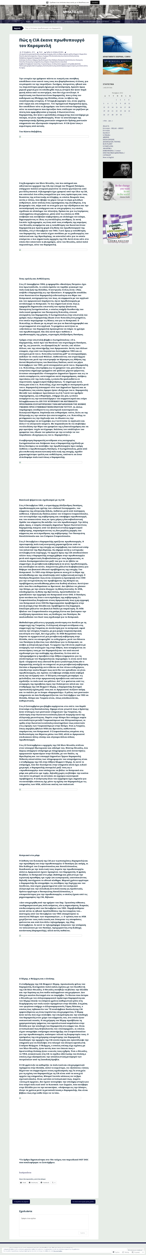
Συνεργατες (116, 21)
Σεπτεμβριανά (28, 64)
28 (112, 115)
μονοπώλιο (80, 66)
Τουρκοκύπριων (46, 64)
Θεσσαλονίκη (56, 56)
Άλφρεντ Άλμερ (78, 54)
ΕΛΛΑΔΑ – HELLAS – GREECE (52, 21)
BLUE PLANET (107, 144)
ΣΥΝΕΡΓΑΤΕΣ (108, 146)
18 (129, 107)
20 (108, 111)
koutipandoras (25, 1173)
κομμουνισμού (71, 66)
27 (108, 115)
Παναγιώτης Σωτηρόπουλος (34, 62)
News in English (108, 157)
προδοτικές (36, 54)
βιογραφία (28, 66)
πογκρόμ (50, 54)
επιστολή (46, 66)
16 (121, 107)
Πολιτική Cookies (58, 1251)
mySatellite (73, 12)
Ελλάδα (60, 52)
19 (104, 111)
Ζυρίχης (45, 56)
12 (104, 107)
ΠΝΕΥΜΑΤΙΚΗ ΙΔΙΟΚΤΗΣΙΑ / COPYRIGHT (96, 21)
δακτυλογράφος (37, 66)
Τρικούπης (37, 64)
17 (125, 107)
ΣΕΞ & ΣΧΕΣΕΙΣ (108, 140)
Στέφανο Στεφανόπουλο (52, 62)
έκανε (59, 64)
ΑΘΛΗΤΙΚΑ (107, 148)
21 (112, 111)
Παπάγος (54, 60)
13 (108, 107)
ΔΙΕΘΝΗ (106, 137)
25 (129, 111)
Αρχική (28, 21)
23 (121, 111)
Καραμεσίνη (38, 58)
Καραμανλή (30, 58)
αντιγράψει (71, 64)
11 (129, 104)
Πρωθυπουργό (43, 60)
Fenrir (41, 52)
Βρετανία (28, 56)
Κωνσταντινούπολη (67, 56)
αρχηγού (64, 64)
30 (121, 115)
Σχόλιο (82, 1233)
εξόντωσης (52, 66)
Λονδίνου (29, 60)
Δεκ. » (110, 121)
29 (116, 115)
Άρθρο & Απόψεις (52, 52)
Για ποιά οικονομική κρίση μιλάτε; (83, 1202)
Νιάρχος (35, 60)
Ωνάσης (54, 64)
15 (116, 107)
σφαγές (65, 54)
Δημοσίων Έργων (37, 56)
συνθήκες (60, 54)
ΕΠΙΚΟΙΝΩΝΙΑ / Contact (112, 151)
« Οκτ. (105, 121)
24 (125, 111)
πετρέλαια (43, 54)
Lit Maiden (106, 135)
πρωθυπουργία (27, 54)
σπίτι (54, 54)
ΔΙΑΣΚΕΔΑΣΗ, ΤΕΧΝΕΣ (111, 142)
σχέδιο (70, 54)
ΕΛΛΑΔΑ (106, 131)
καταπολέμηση (61, 66)
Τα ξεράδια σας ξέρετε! (21, 1202)
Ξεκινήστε (95, 2)
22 (116, 111)
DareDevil (106, 133)
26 (104, 115)
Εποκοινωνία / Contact (72, 21)
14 (112, 107)
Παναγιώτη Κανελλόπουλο (66, 60)
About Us (36, 21)
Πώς (49, 60)
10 (125, 104)
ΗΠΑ (49, 56)
